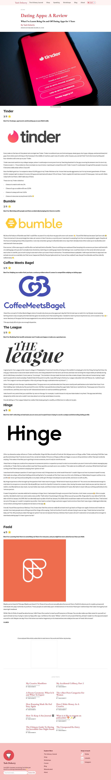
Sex (57, 696)
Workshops (67, 2)
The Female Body (31, 708)
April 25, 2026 (40, 27)
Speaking (56, 2)
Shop (48, 2)
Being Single (60, 685)
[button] (91, 2)
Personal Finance (61, 708)
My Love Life (59, 729)
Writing (28, 717)
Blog (75, 2)
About (83, 2)
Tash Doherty (29, 25)
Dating (28, 731)
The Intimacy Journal (36, 2)
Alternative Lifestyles (33, 685)
